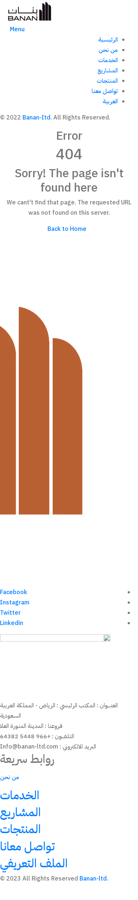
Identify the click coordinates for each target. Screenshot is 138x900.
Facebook (13, 592)
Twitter (10, 612)
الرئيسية (108, 39)
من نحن (108, 50)
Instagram (14, 602)
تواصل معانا (27, 846)
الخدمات (108, 60)
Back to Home (66, 229)
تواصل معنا (105, 91)
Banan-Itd (36, 117)
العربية (110, 101)
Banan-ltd (93, 878)
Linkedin (11, 623)
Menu (17, 29)
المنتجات (107, 80)
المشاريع (108, 70)
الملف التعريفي (34, 863)
